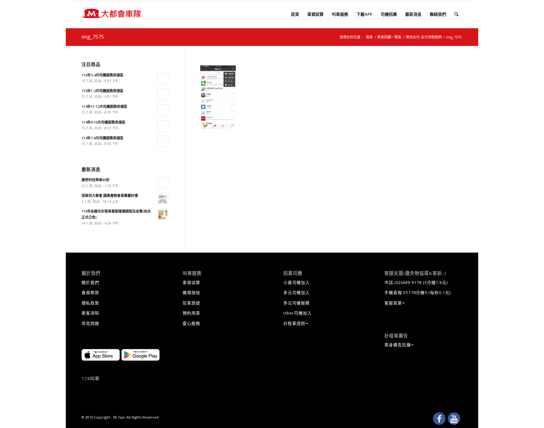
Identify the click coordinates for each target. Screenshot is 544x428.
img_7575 (93, 36)
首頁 (369, 37)
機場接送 (191, 292)
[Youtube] (454, 418)
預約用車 (191, 313)
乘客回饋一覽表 (389, 37)
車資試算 (191, 282)
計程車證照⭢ (296, 323)
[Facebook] (439, 418)
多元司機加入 (296, 292)
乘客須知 (90, 313)
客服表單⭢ (394, 303)
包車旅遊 (191, 303)
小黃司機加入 (296, 282)
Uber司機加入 (297, 313)
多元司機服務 (296, 303)
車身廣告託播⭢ (399, 344)
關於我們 (90, 282)
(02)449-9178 (408, 282)
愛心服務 (191, 323)
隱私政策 (90, 303)
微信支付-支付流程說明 (424, 37)
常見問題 (90, 323)
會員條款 (90, 292)
